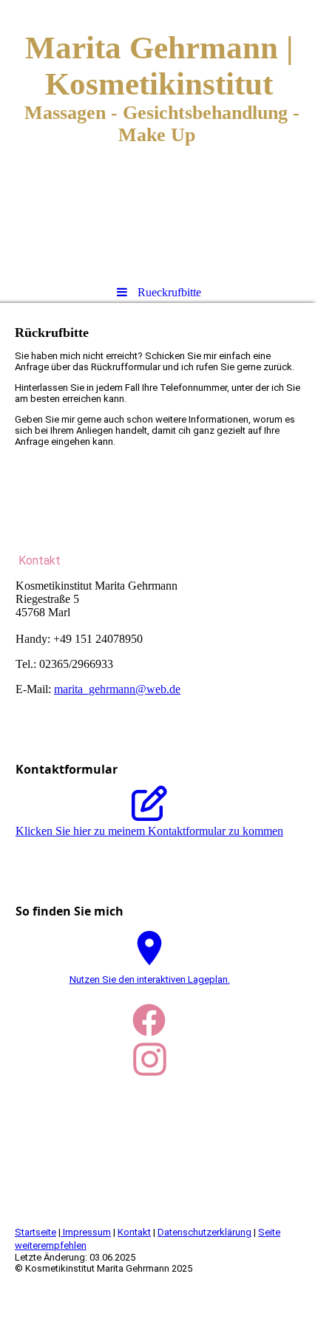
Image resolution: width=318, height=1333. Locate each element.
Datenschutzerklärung (204, 1232)
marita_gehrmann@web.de (117, 689)
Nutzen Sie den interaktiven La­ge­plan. (150, 979)
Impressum (86, 1232)
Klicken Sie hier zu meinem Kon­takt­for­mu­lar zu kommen (149, 831)
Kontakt (134, 1232)
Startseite (35, 1232)
